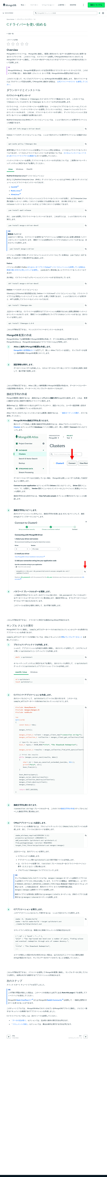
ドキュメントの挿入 (20, 1024)
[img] (8, 44)
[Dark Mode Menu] (103, 13)
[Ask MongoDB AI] (99, 13)
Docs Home (10, 19)
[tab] (10, 169)
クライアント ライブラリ (24, 19)
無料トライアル (96, 5)
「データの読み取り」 (19, 1020)
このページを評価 (12, 40)
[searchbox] (65, 13)
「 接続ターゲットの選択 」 (70, 413)
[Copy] (85, 128)
